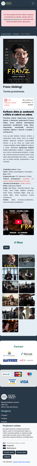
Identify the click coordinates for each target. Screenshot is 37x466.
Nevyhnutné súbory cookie (16, 443)
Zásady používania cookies (21, 462)
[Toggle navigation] (33, 3)
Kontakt (4, 422)
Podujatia (16, 34)
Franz (6, 247)
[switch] (4, 445)
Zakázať (7, 457)
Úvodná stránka (6, 34)
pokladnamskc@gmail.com (12, 19)
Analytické (10, 445)
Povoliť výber (21, 452)
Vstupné (4, 418)
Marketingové (11, 448)
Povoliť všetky (9, 452)
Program (4, 415)
